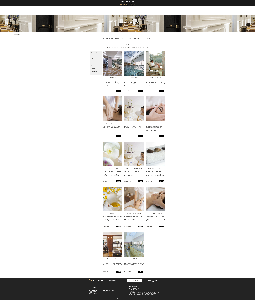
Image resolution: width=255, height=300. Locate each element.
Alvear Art (95, 58)
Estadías (116, 12)
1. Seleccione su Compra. (108, 38)
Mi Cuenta (150, 8)
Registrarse (156, 8)
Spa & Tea (112, 213)
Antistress (113, 77)
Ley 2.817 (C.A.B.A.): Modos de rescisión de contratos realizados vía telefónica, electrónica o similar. (143, 293)
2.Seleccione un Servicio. (120, 38)
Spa (130, 12)
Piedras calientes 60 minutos (155, 168)
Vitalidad (134, 258)
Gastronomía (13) (96, 70)
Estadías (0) (95, 68)
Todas (94, 72)
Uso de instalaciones (112, 258)
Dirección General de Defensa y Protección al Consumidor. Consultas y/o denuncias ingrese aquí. (144, 292)
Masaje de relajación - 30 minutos (113, 123)
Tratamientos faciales (156, 213)
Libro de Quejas (138, 294)
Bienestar (134, 77)
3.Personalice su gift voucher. (134, 38)
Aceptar (122, 4)
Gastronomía (124, 12)
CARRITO (137, 12)
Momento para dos (113, 168)
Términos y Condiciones (132, 291)
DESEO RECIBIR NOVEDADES (134, 280)
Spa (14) (95, 71)
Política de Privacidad (131, 294)
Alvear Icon (95, 60)
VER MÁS (119, 91)
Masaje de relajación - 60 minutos (156, 123)
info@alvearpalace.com (93, 293)
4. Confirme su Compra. (147, 38)
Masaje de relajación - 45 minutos (134, 123)
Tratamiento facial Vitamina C (134, 213)
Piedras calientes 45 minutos (134, 168)
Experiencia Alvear (155, 77)
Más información (130, 4)
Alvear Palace (96, 57)
